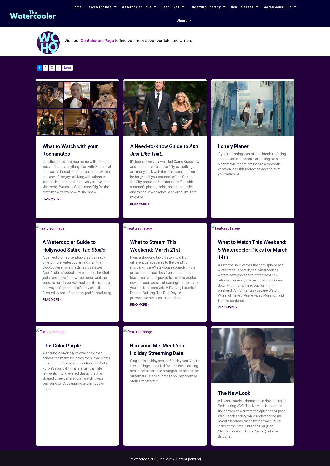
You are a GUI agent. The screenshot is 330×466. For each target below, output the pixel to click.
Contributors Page (97, 40)
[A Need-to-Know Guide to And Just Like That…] (165, 107)
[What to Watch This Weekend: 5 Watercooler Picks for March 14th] (225, 226)
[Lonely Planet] (252, 107)
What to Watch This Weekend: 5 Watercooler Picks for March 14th (252, 249)
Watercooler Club (277, 6)
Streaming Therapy (205, 6)
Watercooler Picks (136, 6)
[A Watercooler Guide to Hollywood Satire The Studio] (50, 226)
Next (67, 67)
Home (76, 6)
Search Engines (99, 6)
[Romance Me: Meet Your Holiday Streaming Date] (137, 330)
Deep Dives (170, 6)
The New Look (234, 393)
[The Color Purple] (50, 330)
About (182, 20)
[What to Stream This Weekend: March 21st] (137, 226)
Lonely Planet (233, 146)
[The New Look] (252, 353)
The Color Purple (62, 346)
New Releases (242, 6)
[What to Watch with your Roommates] (77, 107)
